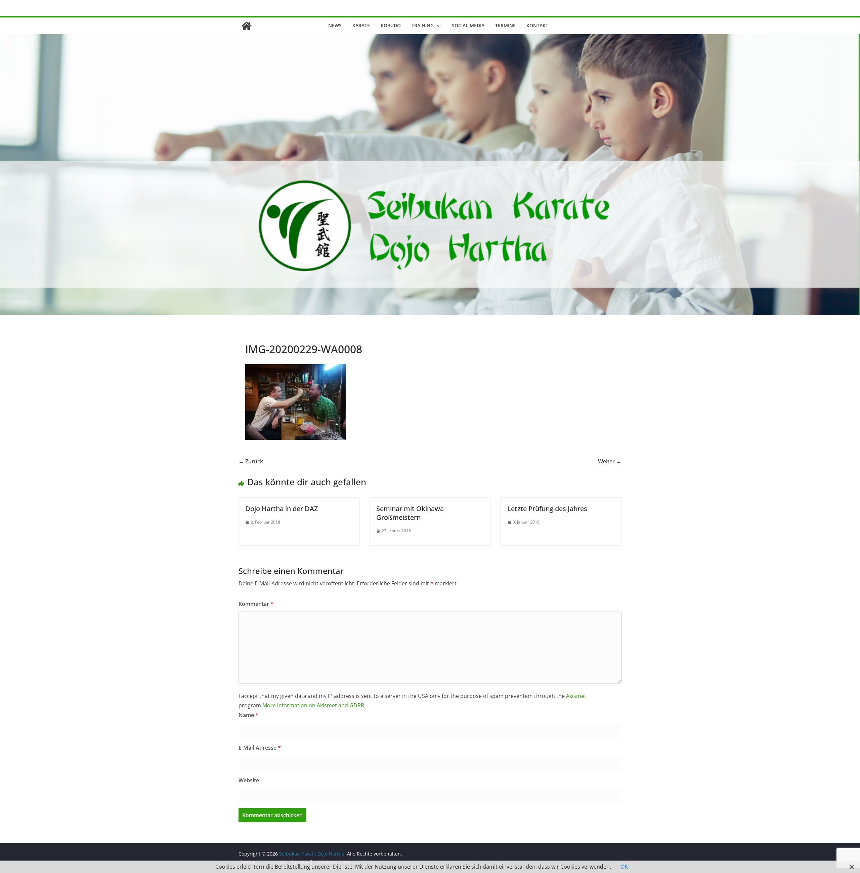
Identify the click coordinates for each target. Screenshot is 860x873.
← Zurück (251, 461)
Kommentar (256, 604)
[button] (437, 26)
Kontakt (537, 25)
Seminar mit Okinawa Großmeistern (410, 513)
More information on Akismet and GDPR (313, 705)
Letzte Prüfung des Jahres (547, 508)
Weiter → (609, 461)
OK (624, 866)
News (335, 25)
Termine (505, 25)
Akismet (576, 696)
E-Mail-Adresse (260, 747)
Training (423, 25)
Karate (361, 25)
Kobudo (391, 25)
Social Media (468, 25)
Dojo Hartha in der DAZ (281, 508)
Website (249, 780)
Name (248, 715)
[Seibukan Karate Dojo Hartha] (247, 26)
